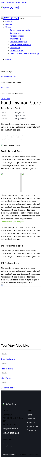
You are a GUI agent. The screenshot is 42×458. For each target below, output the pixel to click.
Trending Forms (8, 359)
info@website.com (8, 76)
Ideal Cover (6, 378)
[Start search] (40, 12)
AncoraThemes (9, 454)
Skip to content (8, 2)
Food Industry (7, 368)
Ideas (4, 353)
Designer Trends (8, 387)
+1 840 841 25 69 (11, 433)
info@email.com (10, 428)
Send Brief (5, 87)
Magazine (19, 112)
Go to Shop (5, 98)
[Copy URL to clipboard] (20, 137)
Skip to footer (21, 2)
